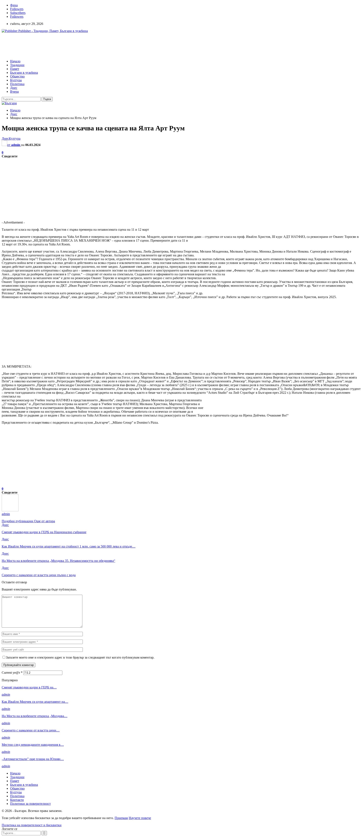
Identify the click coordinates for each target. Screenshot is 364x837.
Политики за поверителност (30, 803)
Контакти (17, 800)
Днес (13, 88)
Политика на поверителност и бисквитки (32, 825)
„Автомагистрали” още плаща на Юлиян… (33, 759)
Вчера (14, 91)
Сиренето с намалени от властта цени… (31, 730)
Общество (17, 76)
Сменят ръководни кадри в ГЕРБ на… (29, 687)
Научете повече (140, 818)
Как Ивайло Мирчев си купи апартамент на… (35, 701)
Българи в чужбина (24, 72)
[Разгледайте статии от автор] (10, 510)
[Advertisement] (78, 45)
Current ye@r (12, 672)
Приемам (121, 818)
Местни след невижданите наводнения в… (33, 744)
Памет (14, 69)
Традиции (17, 65)
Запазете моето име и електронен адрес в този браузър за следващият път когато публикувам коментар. (80, 657)
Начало (15, 61)
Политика (17, 84)
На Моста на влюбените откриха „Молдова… (34, 716)
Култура (16, 80)
